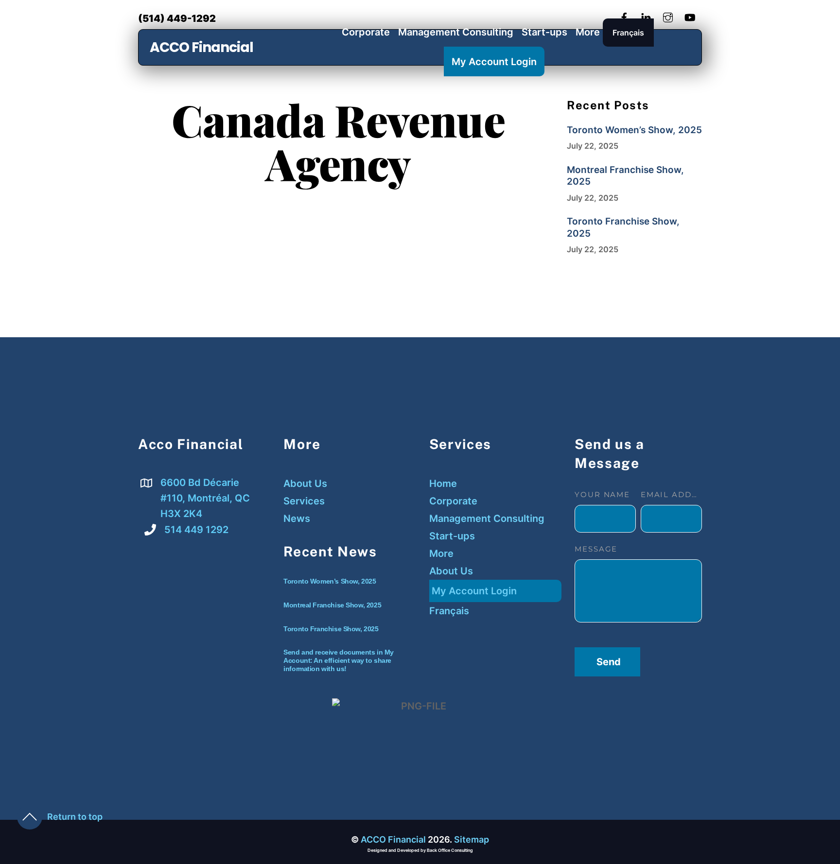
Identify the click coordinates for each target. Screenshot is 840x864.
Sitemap (471, 839)
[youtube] (690, 16)
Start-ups (544, 32)
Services (304, 501)
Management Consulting (455, 32)
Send (608, 662)
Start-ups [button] (452, 536)
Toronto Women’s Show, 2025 (634, 130)
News (296, 518)
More (588, 32)
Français (628, 32)
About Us (305, 483)
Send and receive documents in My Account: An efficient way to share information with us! (338, 660)
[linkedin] (646, 16)
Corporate (366, 32)
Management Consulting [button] (486, 518)
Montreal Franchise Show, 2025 (625, 176)
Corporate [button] (453, 501)
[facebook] (624, 16)
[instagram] (668, 16)
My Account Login (494, 62)
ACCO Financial (201, 47)
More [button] (441, 553)
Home (443, 483)
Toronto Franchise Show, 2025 (623, 227)
